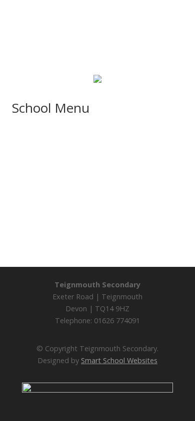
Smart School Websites (119, 360)
